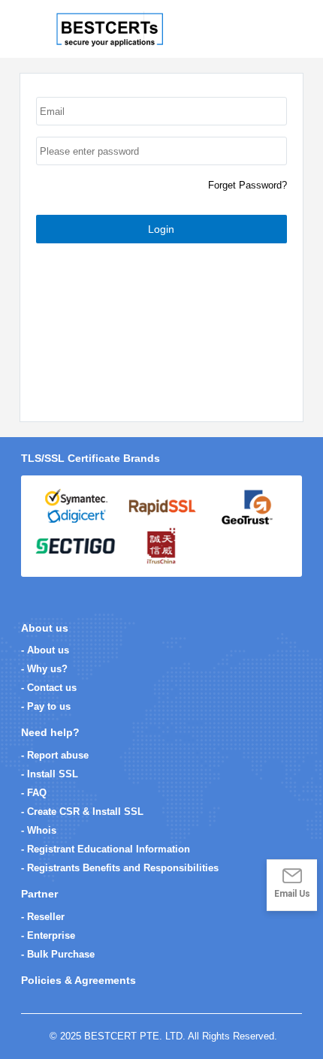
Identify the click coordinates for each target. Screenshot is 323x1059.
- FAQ (34, 792)
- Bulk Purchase (58, 954)
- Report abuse (55, 755)
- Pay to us (46, 706)
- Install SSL (49, 774)
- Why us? (44, 668)
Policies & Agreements (78, 980)
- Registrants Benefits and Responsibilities (120, 867)
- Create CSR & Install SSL (82, 811)
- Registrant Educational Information (105, 849)
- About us (45, 650)
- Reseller (43, 916)
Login (161, 229)
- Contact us (49, 687)
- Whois (38, 830)
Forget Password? (247, 185)
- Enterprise (48, 935)
